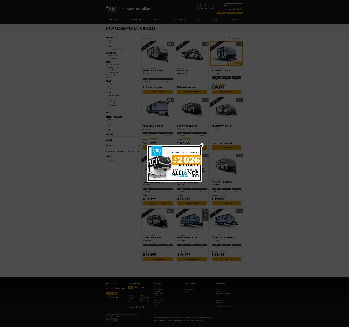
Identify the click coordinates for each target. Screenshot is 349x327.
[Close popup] (202, 145)
